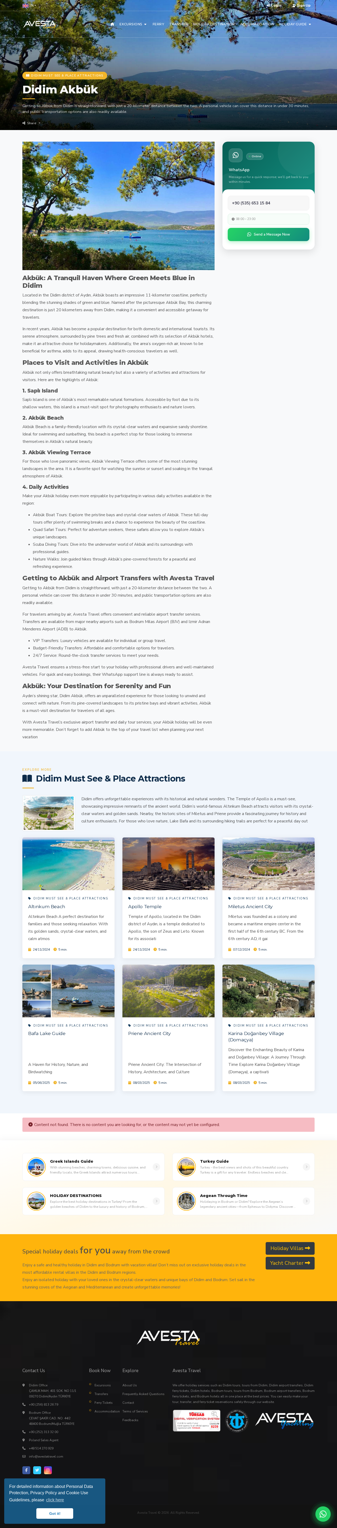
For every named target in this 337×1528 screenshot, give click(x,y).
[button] (29, 5)
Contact (128, 1403)
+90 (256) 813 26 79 (43, 1404)
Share (31, 123)
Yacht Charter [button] (287, 1263)
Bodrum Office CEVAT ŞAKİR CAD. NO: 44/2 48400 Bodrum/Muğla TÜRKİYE (52, 1418)
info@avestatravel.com (46, 1456)
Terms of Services (135, 1411)
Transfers (101, 1394)
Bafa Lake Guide (47, 1033)
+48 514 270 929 (41, 1448)
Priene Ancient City (149, 1033)
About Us (129, 1385)
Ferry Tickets (104, 1403)
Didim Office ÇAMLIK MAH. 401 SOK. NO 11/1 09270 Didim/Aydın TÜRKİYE (52, 1390)
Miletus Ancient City (250, 906)
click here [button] (55, 1500)
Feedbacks (130, 1420)
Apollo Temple (144, 906)
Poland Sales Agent (43, 1440)
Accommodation (105, 1411)
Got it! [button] (55, 1513)
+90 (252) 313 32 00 (43, 1432)
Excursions (103, 1385)
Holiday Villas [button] (287, 1248)
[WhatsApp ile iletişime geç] (323, 1514)
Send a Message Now (272, 234)
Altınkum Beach (46, 906)
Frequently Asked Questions (143, 1394)
